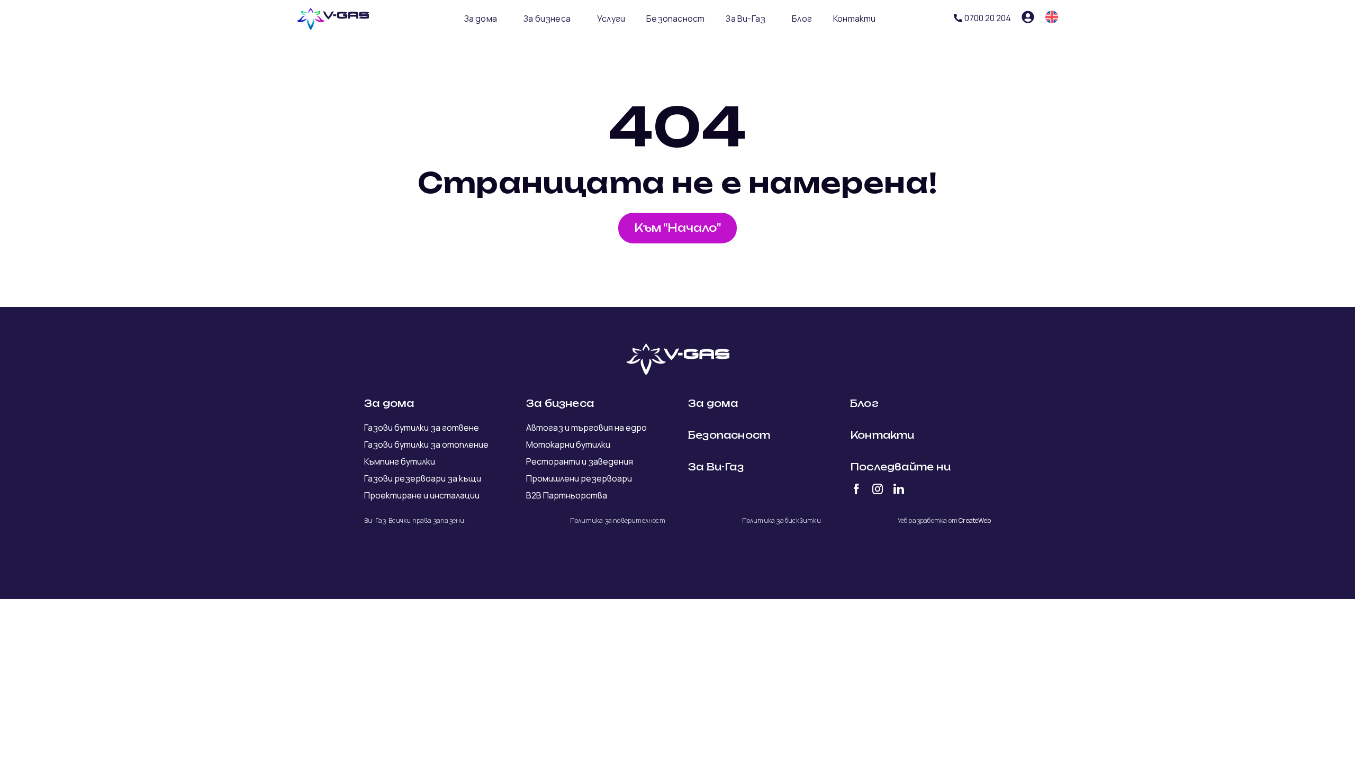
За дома (480, 18)
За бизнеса (547, 18)
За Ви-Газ (745, 18)
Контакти (854, 18)
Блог (802, 18)
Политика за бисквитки (781, 520)
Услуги (611, 18)
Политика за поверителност (617, 520)
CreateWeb (975, 520)
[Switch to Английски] (1051, 17)
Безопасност (675, 18)
